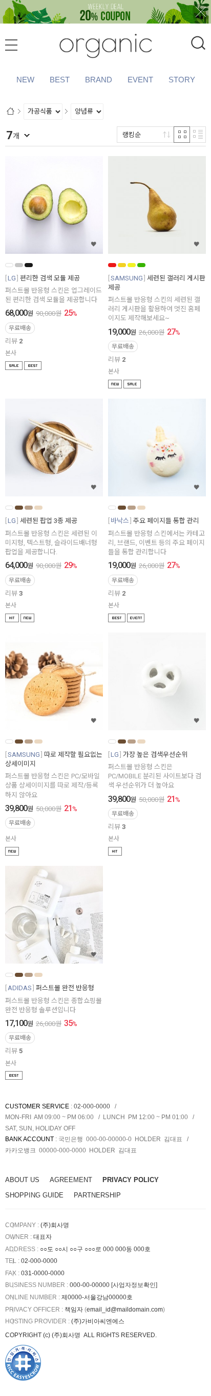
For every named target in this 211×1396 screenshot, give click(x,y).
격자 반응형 (182, 134)
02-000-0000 (92, 1106)
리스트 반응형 (197, 134)
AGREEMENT (71, 1180)
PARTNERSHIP (97, 1195)
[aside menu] (11, 45)
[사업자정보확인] (134, 1285)
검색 (198, 43)
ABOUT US (22, 1180)
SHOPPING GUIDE (34, 1195)
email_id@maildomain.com (125, 1309)
